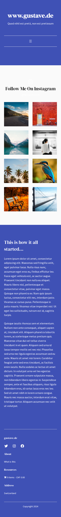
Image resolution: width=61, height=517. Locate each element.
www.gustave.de (30, 15)
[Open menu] (30, 41)
